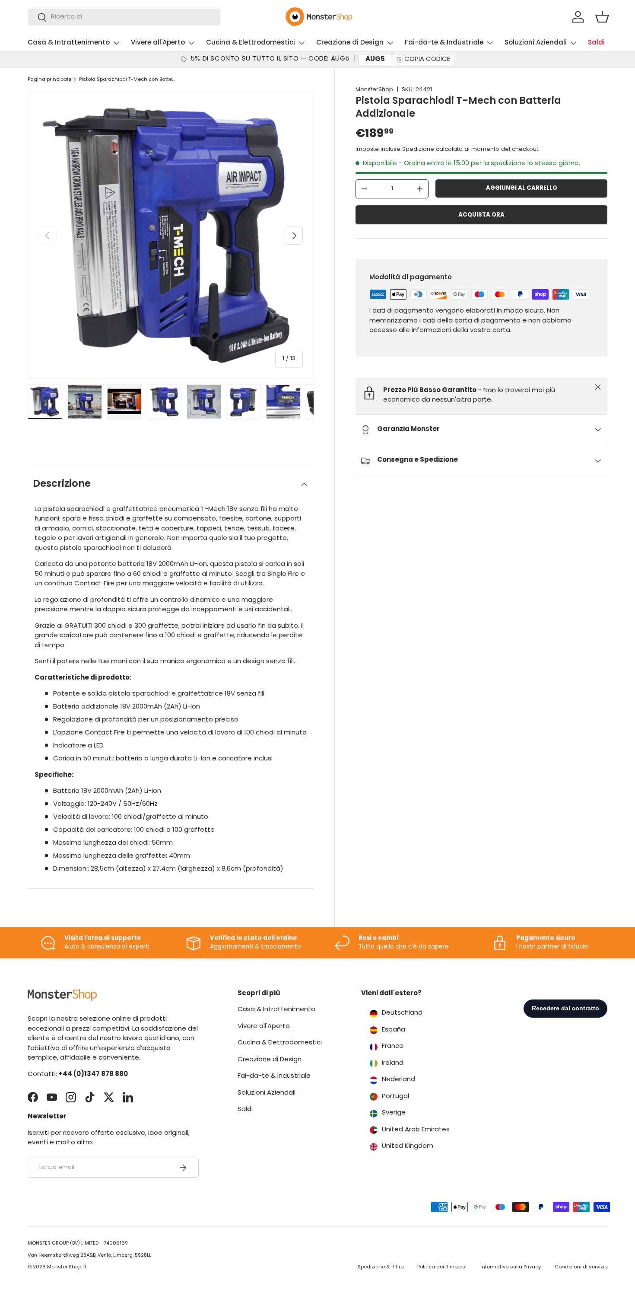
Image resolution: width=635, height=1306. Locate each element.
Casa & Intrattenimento (69, 43)
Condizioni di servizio (581, 1267)
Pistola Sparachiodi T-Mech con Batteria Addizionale (127, 79)
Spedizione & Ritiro (380, 1267)
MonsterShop (374, 90)
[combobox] (124, 17)
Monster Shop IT (66, 1267)
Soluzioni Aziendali (536, 43)
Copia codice (427, 59)
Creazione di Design (350, 43)
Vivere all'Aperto (158, 43)
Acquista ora (481, 215)
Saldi (596, 43)
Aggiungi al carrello (521, 188)
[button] (602, 16)
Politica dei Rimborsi (442, 1267)
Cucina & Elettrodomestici (250, 43)
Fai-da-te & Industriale (444, 43)
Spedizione (418, 149)
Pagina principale (49, 79)
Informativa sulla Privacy (510, 1267)
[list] (170, 235)
